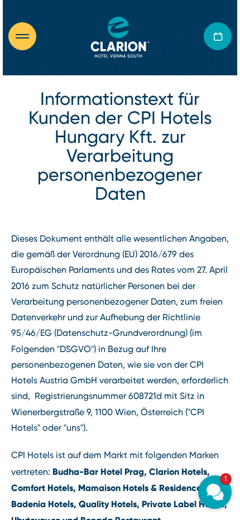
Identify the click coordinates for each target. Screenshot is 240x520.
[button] (215, 492)
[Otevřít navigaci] (27, 36)
